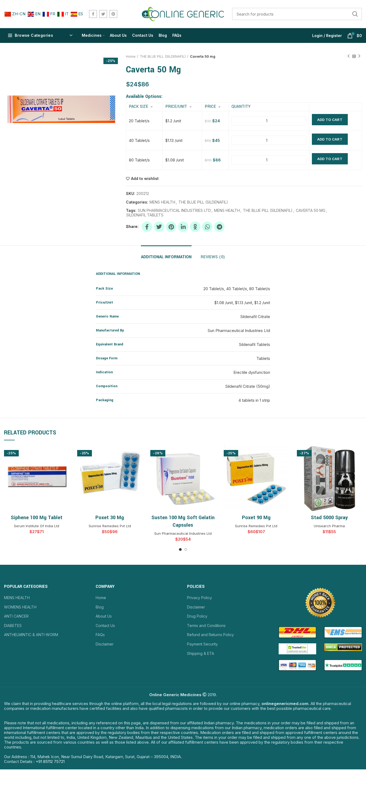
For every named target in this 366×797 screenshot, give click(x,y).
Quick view (65, 455)
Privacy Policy (199, 597)
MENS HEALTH (162, 202)
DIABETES (13, 625)
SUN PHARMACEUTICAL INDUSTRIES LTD (174, 210)
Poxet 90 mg (256, 517)
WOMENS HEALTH (20, 607)
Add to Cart (329, 119)
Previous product (348, 56)
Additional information (166, 257)
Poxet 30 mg (109, 517)
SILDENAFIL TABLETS (144, 215)
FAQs (100, 634)
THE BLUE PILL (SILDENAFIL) (163, 56)
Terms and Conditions (206, 625)
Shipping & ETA (200, 653)
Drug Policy (197, 616)
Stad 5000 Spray (329, 517)
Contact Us (105, 625)
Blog (100, 607)
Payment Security (202, 644)
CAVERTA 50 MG (310, 210)
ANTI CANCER (16, 616)
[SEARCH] (354, 14)
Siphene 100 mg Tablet (36, 517)
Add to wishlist (145, 178)
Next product (359, 56)
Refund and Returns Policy (210, 634)
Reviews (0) (213, 257)
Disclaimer (105, 644)
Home (131, 56)
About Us (104, 616)
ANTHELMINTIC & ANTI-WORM (31, 634)
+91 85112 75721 (50, 761)
